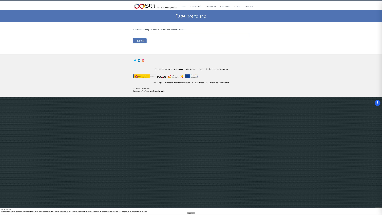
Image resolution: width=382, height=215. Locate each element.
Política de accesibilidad (219, 83)
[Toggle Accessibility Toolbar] (377, 103)
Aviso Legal (157, 83)
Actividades (211, 6)
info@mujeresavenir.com (218, 69)
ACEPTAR (191, 213)
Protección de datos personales (177, 83)
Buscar (140, 41)
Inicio (184, 6)
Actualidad (225, 6)
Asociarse (249, 6)
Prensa (237, 6)
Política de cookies (199, 83)
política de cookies (141, 211)
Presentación (196, 6)
